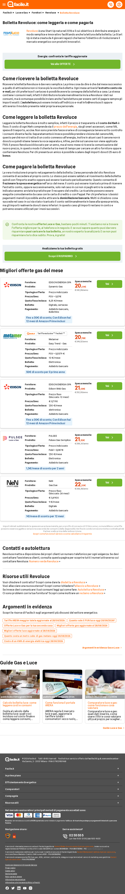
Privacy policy (10, 868)
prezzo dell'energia (65, 126)
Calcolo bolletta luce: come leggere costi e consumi (19, 704)
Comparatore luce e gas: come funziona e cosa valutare (103, 705)
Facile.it (7, 12)
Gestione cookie (11, 874)
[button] (4, 5)
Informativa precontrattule (15, 880)
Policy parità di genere (13, 877)
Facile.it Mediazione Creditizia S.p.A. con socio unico (96, 852)
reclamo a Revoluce (91, 593)
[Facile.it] (18, 6)
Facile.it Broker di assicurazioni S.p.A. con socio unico (74, 846)
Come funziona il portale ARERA (60, 704)
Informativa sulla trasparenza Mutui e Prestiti (22, 882)
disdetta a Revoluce (73, 582)
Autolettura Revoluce (91, 589)
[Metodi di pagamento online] (33, 815)
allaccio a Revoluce (86, 585)
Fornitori (37, 12)
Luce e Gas (22, 12)
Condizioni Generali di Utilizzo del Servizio (21, 865)
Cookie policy (10, 871)
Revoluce (50, 12)
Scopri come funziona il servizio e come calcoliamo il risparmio (62, 534)
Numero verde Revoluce (43, 561)
